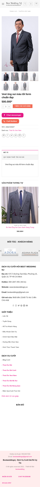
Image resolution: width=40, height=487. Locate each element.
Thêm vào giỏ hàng (23, 106)
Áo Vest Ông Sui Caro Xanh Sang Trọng (20, 227)
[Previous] (1, 211)
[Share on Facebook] (8, 135)
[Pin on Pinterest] (16, 135)
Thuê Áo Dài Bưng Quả (11, 386)
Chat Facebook (24, 476)
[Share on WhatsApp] (4, 135)
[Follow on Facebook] (13, 306)
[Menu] (3, 4)
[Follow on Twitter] (19, 306)
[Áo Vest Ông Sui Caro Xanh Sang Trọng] (20, 205)
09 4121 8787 (6, 483)
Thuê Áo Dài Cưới (9, 370)
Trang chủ (13, 11)
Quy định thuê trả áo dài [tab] (13, 157)
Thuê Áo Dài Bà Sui (10, 381)
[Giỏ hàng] (36, 4)
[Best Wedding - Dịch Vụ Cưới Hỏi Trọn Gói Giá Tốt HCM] (14, 4)
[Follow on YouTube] (27, 306)
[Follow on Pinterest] (21, 306)
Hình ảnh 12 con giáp (10, 396)
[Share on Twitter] (12, 135)
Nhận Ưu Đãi (7, 476)
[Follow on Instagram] (16, 306)
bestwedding (20, 469)
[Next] (38, 211)
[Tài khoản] (31, 4)
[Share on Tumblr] (24, 135)
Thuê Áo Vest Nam (24, 11)
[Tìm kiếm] (25, 4)
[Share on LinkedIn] (20, 135)
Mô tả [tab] (5, 152)
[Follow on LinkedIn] (24, 306)
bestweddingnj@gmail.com (22, 456)
